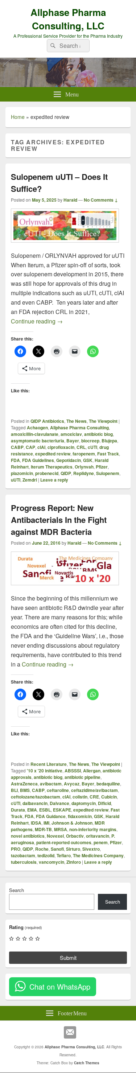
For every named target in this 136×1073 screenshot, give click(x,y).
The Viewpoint (103, 421)
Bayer (72, 440)
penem (101, 842)
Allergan (91, 770)
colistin (80, 796)
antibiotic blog (98, 434)
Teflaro (64, 855)
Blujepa (109, 440)
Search (16, 890)
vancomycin (51, 862)
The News (76, 421)
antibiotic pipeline (82, 777)
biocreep (90, 440)
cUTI (92, 447)
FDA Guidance (51, 816)
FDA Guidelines (38, 460)
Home (18, 116)
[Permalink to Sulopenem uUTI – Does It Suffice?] (65, 246)
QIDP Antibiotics (47, 421)
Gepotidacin (68, 460)
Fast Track (108, 453)
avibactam (51, 783)
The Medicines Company (98, 855)
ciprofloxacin (61, 447)
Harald (70, 200)
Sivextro (91, 849)
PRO (15, 849)
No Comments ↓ (101, 200)
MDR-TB (43, 829)
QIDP (66, 473)
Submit (68, 957)
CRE (94, 796)
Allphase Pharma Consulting (79, 427)
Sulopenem (107, 473)
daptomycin (83, 803)
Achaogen (37, 427)
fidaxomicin (80, 816)
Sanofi (57, 849)
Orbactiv (75, 836)
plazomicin (22, 473)
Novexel (55, 836)
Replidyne (83, 473)
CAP (30, 447)
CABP (17, 447)
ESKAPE (62, 809)
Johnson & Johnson (71, 823)
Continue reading (37, 321)
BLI (14, 790)
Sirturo (73, 849)
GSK (87, 460)
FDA (15, 460)
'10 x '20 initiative (44, 770)
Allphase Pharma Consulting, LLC (68, 18)
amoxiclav (71, 434)
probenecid (46, 473)
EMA (32, 809)
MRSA (60, 829)
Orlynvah (84, 466)
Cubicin (109, 796)
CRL (81, 447)
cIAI (41, 447)
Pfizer (102, 466)
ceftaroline (58, 790)
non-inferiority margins (92, 829)
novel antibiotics (28, 836)
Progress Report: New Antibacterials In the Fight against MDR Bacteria (59, 519)
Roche (42, 849)
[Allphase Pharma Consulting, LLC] (68, 85)
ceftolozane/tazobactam (35, 796)
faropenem (84, 453)
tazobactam (23, 855)
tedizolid (45, 855)
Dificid (104, 803)
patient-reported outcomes (63, 842)
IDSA (36, 823)
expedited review (52, 453)
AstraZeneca (24, 783)
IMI (46, 823)
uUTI (15, 479)
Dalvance (59, 803)
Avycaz (71, 783)
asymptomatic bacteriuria (37, 440)
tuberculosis (24, 862)
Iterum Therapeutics (52, 466)
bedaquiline (108, 783)
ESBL (45, 809)
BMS (25, 790)
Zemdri (29, 479)
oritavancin (97, 836)
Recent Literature (48, 764)
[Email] (70, 1032)
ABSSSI (73, 770)
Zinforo (73, 862)
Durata (18, 809)
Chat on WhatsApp (59, 986)
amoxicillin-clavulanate (34, 434)
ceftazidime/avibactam (94, 790)
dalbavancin (35, 803)
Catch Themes (86, 1062)
